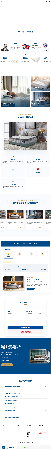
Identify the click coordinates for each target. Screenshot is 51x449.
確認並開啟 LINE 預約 (25, 327)
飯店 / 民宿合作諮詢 (7, 364)
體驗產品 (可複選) (29, 311)
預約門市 (27, 320)
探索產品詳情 (30, 288)
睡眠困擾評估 (10, 320)
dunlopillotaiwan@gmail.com (32, 431)
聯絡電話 (9, 316)
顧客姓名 (9, 311)
